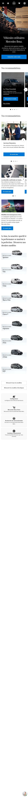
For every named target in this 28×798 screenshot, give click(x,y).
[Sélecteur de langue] (8, 3)
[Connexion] (24, 3)
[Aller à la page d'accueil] (14, 3)
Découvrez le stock (10, 99)
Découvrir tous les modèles (14, 383)
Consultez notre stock (14, 57)
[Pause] (3, 9)
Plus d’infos (6, 103)
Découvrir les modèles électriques (14, 388)
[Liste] (19, 3)
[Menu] (3, 3)
